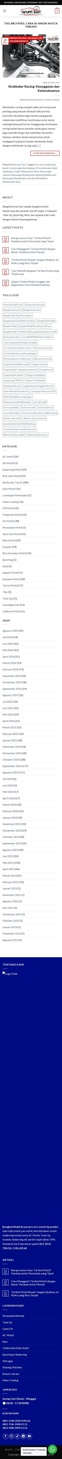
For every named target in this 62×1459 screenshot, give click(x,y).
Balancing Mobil (11, 469)
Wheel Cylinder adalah (14, 434)
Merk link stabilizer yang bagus (17, 396)
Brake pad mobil (11, 337)
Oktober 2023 (10, 836)
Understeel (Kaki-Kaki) (15, 1347)
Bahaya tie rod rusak (34, 304)
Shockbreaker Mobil (14, 553)
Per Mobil (8, 521)
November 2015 (11, 914)
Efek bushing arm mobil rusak (16, 358)
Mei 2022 (8, 907)
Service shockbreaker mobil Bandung (40, 413)
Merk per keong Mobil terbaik (16, 402)
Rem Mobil (8, 540)
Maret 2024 (9, 804)
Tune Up (7, 598)
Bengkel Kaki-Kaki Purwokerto (17, 315)
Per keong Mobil (10, 407)
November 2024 (11, 753)
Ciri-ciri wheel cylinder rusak (16, 348)
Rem (5, 1341)
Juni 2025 (7, 708)
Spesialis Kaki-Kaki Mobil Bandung (19, 424)
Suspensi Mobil (11, 579)
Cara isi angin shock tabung (21, 168)
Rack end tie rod (45, 407)
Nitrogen (7, 1361)
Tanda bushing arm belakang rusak (19, 429)
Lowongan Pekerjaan (14, 495)
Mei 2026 (8, 650)
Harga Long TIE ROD (13, 380)
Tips (5, 591)
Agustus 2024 (10, 772)
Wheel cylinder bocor (37, 434)
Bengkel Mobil (10, 326)
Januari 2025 (9, 740)
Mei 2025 (8, 714)
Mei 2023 (8, 862)
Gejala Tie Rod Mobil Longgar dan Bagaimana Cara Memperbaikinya (30, 283)
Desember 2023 (11, 823)
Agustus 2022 (10, 901)
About (9, 1449)
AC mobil (7, 456)
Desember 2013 (11, 933)
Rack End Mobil (11, 534)
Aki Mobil (8, 463)
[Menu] (4, 11)
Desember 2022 (11, 894)
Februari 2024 (10, 811)
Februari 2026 (10, 669)
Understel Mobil (11, 611)
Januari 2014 (9, 927)
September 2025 (11, 688)
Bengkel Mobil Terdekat (14, 331)
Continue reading (45, 153)
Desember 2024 (11, 746)
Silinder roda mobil (12, 418)
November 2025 (11, 682)
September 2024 (11, 766)
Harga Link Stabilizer (35, 375)
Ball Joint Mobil (11, 475)
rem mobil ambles (11, 413)
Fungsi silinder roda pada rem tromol (20, 369)
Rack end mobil (28, 407)
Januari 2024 (9, 817)
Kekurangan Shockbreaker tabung (26, 175)
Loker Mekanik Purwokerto (15, 391)
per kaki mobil (39, 402)
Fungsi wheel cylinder (13, 375)
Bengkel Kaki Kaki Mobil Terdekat (19, 321)
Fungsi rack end (39, 364)
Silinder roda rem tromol (35, 418)
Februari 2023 (10, 882)
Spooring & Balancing (14, 1354)
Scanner (6, 546)
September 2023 (11, 843)
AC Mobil (8, 1335)
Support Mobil (10, 572)
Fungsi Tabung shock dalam (26, 171)
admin (56, 100)
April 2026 (8, 656)
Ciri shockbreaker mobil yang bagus (19, 353)
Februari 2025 (10, 733)
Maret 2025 (9, 727)
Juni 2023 (7, 856)
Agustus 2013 (10, 940)
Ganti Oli (7, 1328)
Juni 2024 (7, 785)
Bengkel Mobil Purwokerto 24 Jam (35, 326)
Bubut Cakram (10, 1373)
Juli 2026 (7, 637)
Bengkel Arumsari (11, 310)
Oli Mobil (8, 508)
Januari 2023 (9, 888)
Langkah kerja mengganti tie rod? (38, 386)
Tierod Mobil (10, 585)
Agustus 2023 (10, 849)
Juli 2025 (7, 701)
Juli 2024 (7, 778)
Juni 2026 (7, 643)
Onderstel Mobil (11, 514)
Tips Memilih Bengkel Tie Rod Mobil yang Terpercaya (35, 272)
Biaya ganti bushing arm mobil (42, 331)
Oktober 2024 (10, 759)
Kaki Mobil (8, 488)
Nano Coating (10, 501)
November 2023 (11, 830)
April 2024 (8, 798)
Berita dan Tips (51, 82)
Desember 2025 (11, 675)
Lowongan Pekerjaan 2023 (43, 391)
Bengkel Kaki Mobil (46, 321)
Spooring (7, 559)
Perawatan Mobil (12, 527)
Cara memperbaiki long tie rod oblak (20, 342)
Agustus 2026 (10, 630)
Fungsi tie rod (46, 369)
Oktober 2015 (10, 920)
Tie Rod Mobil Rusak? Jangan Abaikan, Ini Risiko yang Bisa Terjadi (35, 261)
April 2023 (8, 869)
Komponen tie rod (11, 386)
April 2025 (8, 720)
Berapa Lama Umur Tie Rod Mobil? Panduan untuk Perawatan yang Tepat (32, 239)
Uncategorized (11, 604)
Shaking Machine (12, 1367)
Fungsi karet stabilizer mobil (16, 364)
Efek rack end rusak (42, 358)
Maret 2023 (9, 875)
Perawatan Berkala (13, 1315)
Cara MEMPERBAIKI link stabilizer (37, 337)
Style (5, 566)
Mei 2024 (8, 791)
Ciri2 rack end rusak (42, 348)
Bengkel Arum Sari (31, 310)
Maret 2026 (9, 662)
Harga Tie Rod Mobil (35, 380)
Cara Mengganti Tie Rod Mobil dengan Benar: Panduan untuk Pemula (33, 250)
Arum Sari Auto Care (12, 304)
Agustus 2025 (10, 695)
